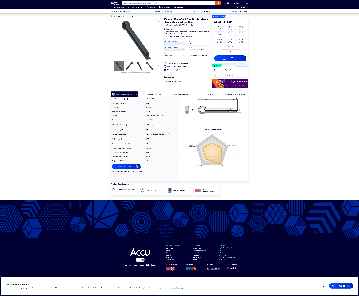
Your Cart (221, 250)
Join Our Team (170, 259)
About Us (169, 257)
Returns (168, 252)
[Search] (218, 3)
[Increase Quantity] (216, 51)
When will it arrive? (242, 66)
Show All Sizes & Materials (123, 16)
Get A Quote (229, 75)
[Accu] (115, 3)
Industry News (197, 248)
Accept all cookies (341, 286)
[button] (157, 20)
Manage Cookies (197, 257)
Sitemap (195, 259)
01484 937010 (244, 7)
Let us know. (140, 171)
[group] (135, 39)
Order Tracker (170, 248)
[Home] (140, 252)
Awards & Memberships (199, 250)
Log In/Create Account (225, 248)
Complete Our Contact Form (227, 257)
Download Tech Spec (125, 167)
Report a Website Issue (199, 252)
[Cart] (247, 3)
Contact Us (222, 259)
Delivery (168, 250)
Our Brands (196, 255)
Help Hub (168, 255)
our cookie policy (177, 288)
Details (186, 63)
